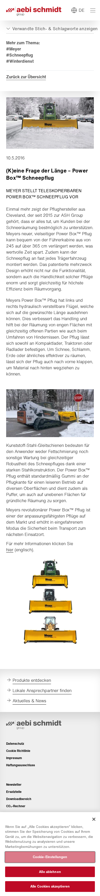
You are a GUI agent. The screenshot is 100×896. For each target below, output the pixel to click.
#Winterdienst (20, 61)
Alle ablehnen (50, 871)
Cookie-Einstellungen (50, 857)
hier (9, 550)
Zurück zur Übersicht (26, 77)
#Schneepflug (19, 55)
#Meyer (13, 49)
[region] (50, 854)
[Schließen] (93, 819)
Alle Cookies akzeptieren (50, 886)
